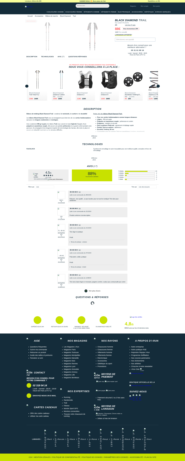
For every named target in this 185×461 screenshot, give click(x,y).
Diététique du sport (105, 364)
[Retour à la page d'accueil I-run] (34, 9)
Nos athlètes (136, 364)
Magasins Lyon (69, 366)
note (37, 187)
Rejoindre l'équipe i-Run (140, 352)
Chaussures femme (105, 350)
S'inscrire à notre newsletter (142, 366)
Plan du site (150, 457)
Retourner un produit (38, 352)
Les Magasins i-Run (71, 347)
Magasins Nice (69, 361)
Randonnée (68, 400)
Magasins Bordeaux (71, 378)
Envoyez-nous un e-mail (44, 396)
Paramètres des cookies (116, 457)
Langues (36, 439)
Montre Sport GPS (71, 408)
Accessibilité (136, 457)
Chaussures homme (105, 347)
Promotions (102, 366)
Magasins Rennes (71, 364)
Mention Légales (42, 457)
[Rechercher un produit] (107, 6)
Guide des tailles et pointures (41, 355)
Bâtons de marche (51, 16)
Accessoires (39, 16)
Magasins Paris (70, 350)
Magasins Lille (69, 375)
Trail (65, 403)
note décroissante (144, 187)
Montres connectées (71, 411)
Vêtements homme (105, 352)
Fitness (66, 406)
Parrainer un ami (36, 358)
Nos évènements (137, 361)
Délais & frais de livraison (107, 418)
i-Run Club (135, 369)
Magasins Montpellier (72, 355)
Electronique (102, 358)
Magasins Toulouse (71, 352)
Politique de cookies (92, 457)
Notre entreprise (137, 347)
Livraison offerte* (123, 35)
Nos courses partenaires (140, 358)
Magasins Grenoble (71, 369)
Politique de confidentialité (66, 457)
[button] (37, 322)
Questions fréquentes (38, 347)
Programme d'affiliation (140, 355)
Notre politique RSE (138, 350)
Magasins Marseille (71, 358)
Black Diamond (65, 16)
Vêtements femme (105, 355)
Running (67, 397)
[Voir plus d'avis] (92, 291)
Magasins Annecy (70, 372)
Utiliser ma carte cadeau (39, 416)
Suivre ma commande (38, 350)
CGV (30, 457)
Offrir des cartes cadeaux (39, 413)
